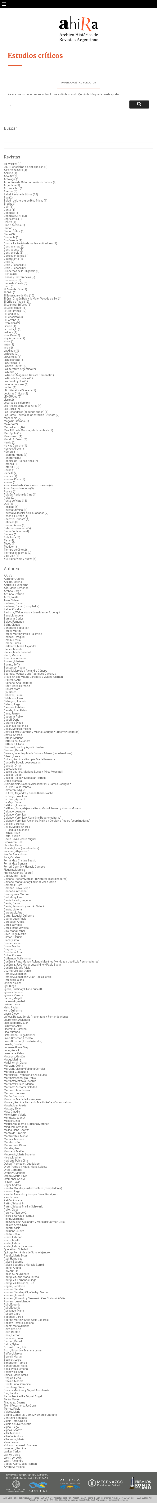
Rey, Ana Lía (11, 1270)
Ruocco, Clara (12, 1313)
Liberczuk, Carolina (15, 1028)
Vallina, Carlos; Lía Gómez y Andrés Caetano (30, 1414)
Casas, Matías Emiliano (18, 728)
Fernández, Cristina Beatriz (20, 860)
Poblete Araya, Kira (15, 1224)
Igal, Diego (10, 986)
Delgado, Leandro (14, 811)
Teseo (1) (9, 543)
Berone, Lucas (12, 643)
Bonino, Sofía (12, 664)
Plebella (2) (10, 473)
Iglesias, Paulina (13, 995)
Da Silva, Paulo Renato (17, 787)
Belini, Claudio (12, 624)
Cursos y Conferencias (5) (19, 277)
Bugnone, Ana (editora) (18, 682)
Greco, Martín (12, 946)
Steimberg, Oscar (14, 1387)
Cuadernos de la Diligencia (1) (21, 271)
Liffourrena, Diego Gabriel (19, 1035)
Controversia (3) (13, 252)
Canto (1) (9, 209)
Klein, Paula (11, 1007)
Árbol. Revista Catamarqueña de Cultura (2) (30, 182)
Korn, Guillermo (13, 1010)
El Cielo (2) (10, 292)
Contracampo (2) (14, 246)
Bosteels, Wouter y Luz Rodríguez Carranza (30, 673)
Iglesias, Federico (14, 992)
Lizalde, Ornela (13, 1044)
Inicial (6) (9, 347)
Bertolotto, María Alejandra (20, 646)
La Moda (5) (11, 372)
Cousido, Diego (13, 774)
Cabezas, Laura (13, 695)
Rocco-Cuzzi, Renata (16, 1273)
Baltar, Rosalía (12, 609)
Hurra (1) (9, 341)
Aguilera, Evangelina (16, 584)
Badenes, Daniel (13, 603)
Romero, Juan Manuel (17, 1301)
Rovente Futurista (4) (16, 519)
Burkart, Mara (12, 689)
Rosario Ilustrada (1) (16, 516)
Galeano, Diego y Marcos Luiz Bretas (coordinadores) (35, 878)
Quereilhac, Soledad (16, 1249)
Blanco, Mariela (13, 649)
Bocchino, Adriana (15, 658)
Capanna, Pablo (13, 716)
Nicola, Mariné (12, 1157)
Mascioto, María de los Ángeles (22, 1099)
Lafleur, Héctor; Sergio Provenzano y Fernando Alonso (36, 1016)
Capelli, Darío (11, 719)
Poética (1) (10, 476)
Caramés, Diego (13, 722)
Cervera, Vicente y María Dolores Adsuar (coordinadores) (38, 753)
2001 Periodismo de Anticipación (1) (25, 166)
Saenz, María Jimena (16, 1325)
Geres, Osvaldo (13, 924)
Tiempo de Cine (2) (15, 549)
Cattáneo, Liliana (14, 744)
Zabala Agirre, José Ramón (20, 1463)
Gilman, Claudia (13, 937)
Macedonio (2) (12, 418)
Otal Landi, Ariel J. (14, 1179)
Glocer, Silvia (11, 940)
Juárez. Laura (12, 1004)
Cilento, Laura (12, 756)
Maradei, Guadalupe (16, 1071)
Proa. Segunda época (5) (19, 488)
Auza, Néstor (12, 597)
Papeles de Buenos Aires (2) (21, 460)
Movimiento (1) (13, 436)
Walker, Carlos (12, 1451)
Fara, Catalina (12, 857)
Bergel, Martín (12, 630)
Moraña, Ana (11, 1148)
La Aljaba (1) (11, 350)
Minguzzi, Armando (16, 1126)
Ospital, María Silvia (15, 1175)
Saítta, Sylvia (11, 1344)
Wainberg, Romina (15, 1448)
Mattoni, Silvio (12, 1108)
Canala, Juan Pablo (15, 710)
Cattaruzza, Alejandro (17, 741)
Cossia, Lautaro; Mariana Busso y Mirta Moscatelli (33, 771)
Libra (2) (9, 399)
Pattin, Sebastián (14, 1203)
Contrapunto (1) (13, 249)
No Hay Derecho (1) (15, 445)
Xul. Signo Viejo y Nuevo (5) (20, 558)
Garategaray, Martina (16, 894)
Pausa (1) (10, 470)
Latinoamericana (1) (16, 384)
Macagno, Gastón (14, 1056)
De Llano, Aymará (14, 799)
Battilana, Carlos (14, 618)
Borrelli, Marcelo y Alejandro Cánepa (25, 670)
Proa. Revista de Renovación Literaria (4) (28, 485)
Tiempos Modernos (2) (17, 552)
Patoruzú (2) (11, 467)
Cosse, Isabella (13, 768)
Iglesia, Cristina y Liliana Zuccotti (23, 989)
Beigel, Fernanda (14, 621)
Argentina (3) (12, 185)
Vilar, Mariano (12, 1433)
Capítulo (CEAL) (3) (15, 215)
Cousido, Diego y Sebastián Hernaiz (25, 777)
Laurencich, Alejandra (17, 1019)
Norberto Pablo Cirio (16, 1160)
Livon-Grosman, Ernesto (18, 1038)
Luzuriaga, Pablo (14, 1053)
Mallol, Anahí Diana (15, 1062)
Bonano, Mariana (14, 661)
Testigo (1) (10, 546)
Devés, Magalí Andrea (17, 826)
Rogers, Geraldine (14, 1286)
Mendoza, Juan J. (14, 1117)
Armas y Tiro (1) (13, 188)
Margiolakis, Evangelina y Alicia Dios (25, 1074)
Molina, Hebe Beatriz (16, 1130)
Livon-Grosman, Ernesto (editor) (23, 1041)
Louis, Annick (12, 1050)
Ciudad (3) (10, 228)
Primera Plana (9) (14, 479)
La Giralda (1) (12, 362)
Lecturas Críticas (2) (16, 393)
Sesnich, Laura (12, 1359)
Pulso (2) (9, 497)
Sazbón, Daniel (13, 1341)
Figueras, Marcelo (14, 869)
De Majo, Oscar (13, 802)
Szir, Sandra (11, 1393)
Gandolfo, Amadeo (15, 891)
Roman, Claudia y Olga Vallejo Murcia (26, 1292)
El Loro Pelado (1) (14, 307)
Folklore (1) (10, 332)
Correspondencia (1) (16, 255)
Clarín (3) (9, 234)
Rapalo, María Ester (15, 1255)
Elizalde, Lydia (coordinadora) (21, 848)
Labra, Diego (11, 1013)
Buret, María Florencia (17, 685)
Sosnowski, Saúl (13, 1371)
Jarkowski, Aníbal (14, 1001)
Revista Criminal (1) (15, 509)
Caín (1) (8, 206)
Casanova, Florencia (16, 725)
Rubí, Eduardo (12, 1304)
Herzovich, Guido (14, 979)
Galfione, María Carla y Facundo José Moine (30, 881)
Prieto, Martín (12, 1240)
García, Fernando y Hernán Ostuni (24, 906)
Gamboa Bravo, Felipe (17, 888)
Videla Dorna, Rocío (15, 1420)
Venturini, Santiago (15, 1417)
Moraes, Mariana (14, 1139)
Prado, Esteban (13, 1237)
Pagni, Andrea (12, 1185)
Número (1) (11, 451)
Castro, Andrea (13, 734)
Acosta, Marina (13, 581)
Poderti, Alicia (12, 1228)
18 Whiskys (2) (12, 163)
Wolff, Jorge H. (13, 1457)
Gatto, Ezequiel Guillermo (19, 915)
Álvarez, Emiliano (14, 1466)
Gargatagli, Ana (13, 912)
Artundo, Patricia (14, 594)
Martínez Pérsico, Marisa (19, 1084)
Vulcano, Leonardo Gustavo (20, 1445)
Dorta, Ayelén (12, 836)
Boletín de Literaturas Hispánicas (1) (25, 200)
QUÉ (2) (8, 503)
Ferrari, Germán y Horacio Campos (24, 866)
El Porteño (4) (12, 320)
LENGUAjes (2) (12, 396)
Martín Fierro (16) (14, 427)
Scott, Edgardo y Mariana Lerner (23, 1350)
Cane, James (12, 713)
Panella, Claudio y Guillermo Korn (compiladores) (33, 1188)
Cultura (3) (10, 274)
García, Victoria (13, 909)
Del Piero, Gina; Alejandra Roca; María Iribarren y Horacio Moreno (42, 808)
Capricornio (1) (13, 218)
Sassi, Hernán (12, 1335)
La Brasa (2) (11, 353)
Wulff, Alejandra (13, 1460)
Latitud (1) (10, 387)
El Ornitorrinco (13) (15, 310)
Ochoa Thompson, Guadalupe (22, 1163)
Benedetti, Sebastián (16, 627)
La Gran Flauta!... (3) (15, 365)
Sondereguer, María (16, 1365)
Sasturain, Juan (13, 1338)
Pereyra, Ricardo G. (15, 1212)
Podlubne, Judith (14, 1231)
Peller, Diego (11, 1209)
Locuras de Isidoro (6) (17, 402)
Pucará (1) (10, 491)
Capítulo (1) (11, 212)
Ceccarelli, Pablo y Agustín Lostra (24, 747)
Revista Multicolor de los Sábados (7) (26, 512)
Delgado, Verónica (15, 814)
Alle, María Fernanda (16, 587)
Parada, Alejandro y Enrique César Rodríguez (31, 1194)
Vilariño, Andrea (13, 1436)
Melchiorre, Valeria (15, 1114)
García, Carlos (12, 903)
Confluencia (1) (13, 240)
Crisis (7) (9, 261)
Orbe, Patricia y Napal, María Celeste (25, 1166)
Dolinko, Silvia (12, 832)
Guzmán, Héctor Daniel (17, 970)
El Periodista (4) (13, 316)
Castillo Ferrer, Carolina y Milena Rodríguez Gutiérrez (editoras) (41, 731)
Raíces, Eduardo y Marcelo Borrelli (24, 1264)
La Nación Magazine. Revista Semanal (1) (29, 375)
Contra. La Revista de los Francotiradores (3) (30, 243)
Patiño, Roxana (13, 1200)
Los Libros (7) (12, 408)
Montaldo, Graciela (15, 1133)
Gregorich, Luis (12, 949)
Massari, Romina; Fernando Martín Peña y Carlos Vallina (37, 1102)
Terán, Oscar (11, 1399)
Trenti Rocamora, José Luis (20, 1405)
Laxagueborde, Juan (16, 1022)
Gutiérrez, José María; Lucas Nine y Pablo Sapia (32, 964)
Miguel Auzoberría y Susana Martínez (26, 1123)
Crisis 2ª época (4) (15, 264)
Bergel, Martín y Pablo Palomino (23, 633)
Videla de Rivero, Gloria (17, 1423)
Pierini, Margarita (14, 1218)
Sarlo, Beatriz (12, 1332)
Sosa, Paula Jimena (16, 1368)
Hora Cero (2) (12, 335)
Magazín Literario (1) (16, 421)
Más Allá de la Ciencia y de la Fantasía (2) (28, 430)
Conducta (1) (12, 237)
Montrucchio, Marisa (16, 1136)
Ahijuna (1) (10, 173)
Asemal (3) (10, 191)
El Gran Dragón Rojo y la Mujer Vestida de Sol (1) (32, 298)
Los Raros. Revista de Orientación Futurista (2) (31, 414)
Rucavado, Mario (14, 1310)
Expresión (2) (12, 323)
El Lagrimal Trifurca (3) (17, 304)
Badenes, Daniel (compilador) (21, 606)
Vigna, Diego (11, 1427)
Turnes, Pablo (12, 1408)
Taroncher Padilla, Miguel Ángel (23, 1396)
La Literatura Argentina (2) (20, 369)
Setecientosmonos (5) (17, 528)
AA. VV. (8, 575)
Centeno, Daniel (13, 750)
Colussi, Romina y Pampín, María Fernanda (29, 759)
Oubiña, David (12, 1182)
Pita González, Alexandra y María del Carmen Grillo (34, 1221)
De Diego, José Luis (15, 796)
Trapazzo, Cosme (14, 1402)
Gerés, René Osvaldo (16, 927)
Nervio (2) (10, 442)
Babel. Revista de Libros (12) (21, 194)
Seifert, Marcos (13, 1353)
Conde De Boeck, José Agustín (22, 762)
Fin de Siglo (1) (12, 329)
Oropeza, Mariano (14, 1172)
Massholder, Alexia (15, 1105)
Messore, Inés (12, 1120)
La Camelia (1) (12, 356)
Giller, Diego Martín (15, 934)
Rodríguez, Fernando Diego (20, 1280)
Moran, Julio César (15, 1145)
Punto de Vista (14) (15, 500)
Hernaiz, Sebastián (15, 973)
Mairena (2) (11, 424)
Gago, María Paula (15, 875)
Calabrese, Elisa (13, 698)
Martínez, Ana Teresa (17, 1090)
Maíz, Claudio (12, 1111)
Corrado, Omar (13, 765)
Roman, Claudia (13, 1289)
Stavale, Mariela (13, 1381)
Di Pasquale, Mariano (16, 829)
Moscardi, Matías (14, 1151)
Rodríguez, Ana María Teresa (21, 1276)
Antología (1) (12, 179)
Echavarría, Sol (13, 842)
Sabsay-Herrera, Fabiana (19, 1322)
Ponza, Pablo (12, 1234)
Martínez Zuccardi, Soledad (20, 1087)
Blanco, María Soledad (17, 652)
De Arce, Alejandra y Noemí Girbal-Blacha (28, 793)
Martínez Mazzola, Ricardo (20, 1081)
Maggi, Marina (12, 1059)
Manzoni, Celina (13, 1065)
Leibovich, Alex (13, 1025)
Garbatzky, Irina (13, 897)
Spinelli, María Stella (16, 1374)
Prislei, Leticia (12, 1243)
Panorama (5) (12, 457)
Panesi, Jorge (12, 1191)
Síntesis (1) (10, 534)
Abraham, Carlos (14, 578)
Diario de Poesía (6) (15, 283)
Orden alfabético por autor (78, 82)
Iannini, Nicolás (12, 983)
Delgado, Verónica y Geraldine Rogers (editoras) (32, 817)
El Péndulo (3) (12, 313)
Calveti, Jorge (12, 704)
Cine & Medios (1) (14, 225)
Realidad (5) (11, 506)
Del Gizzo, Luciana (15, 805)
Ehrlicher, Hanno (13, 845)
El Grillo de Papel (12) (16, 301)
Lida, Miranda (12, 1032)
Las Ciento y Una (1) (16, 381)
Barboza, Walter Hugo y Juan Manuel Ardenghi (32, 612)
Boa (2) (8, 197)
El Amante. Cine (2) (15, 289)
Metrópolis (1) (12, 433)
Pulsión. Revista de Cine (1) (20, 494)
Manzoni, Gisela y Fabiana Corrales (25, 1068)
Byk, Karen (10, 692)
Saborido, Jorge (13, 1316)
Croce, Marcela (13, 780)
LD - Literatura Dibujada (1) (20, 390)
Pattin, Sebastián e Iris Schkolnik (23, 1206)
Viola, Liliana (11, 1442)
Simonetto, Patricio (15, 1362)
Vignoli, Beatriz (13, 1430)
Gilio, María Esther (14, 930)
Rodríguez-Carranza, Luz (19, 1283)
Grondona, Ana (13, 952)
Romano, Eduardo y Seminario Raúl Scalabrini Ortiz (34, 1298)
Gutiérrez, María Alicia (17, 967)
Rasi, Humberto (13, 1258)
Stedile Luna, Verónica (17, 1384)
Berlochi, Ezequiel (14, 636)
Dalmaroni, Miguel (14, 790)
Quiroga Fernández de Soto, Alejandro (27, 1252)
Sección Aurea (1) (14, 525)
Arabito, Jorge (12, 591)
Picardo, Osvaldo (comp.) (19, 1215)
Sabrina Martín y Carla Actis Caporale (26, 1319)
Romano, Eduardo (14, 1295)
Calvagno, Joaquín (15, 701)
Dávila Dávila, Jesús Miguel (20, 839)
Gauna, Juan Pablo (15, 918)
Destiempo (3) (12, 280)
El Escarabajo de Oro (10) (19, 295)
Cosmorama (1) (13, 258)
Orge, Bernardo (13, 1169)
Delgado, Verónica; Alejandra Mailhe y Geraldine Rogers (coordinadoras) (47, 820)
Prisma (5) (10, 482)
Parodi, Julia (11, 1197)
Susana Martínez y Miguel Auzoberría (26, 1390)
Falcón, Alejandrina (15, 854)
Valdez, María (12, 1411)
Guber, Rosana (12, 955)
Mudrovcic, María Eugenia (19, 1154)
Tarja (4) (9, 540)
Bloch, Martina (12, 655)
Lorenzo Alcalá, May (16, 1047)
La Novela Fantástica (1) (18, 378)
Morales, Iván (12, 1142)
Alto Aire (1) (11, 176)
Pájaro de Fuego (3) (15, 454)
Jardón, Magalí (13, 998)
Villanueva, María (14, 1439)
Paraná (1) (10, 463)
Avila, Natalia (11, 600)
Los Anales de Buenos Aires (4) (22, 405)
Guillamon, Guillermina (17, 958)
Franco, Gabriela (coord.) (18, 872)
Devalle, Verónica (14, 823)
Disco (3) (9, 286)
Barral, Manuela (13, 615)
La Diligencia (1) (13, 359)
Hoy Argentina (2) (14, 338)
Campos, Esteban (14, 707)
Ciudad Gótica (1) (14, 231)
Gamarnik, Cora (13, 885)
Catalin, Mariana (13, 738)
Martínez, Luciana (14, 1093)
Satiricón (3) (11, 522)
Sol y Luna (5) (12, 537)
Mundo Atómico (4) (15, 439)
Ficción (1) (10, 326)
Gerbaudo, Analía (14, 921)
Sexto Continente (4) (16, 531)
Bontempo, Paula (14, 667)
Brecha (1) (10, 203)
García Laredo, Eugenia (17, 900)
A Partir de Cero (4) (15, 169)
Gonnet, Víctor (12, 943)
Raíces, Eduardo (13, 1261)
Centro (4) (10, 222)
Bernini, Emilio (12, 640)
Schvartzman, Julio (15, 1347)
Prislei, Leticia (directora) (19, 1246)
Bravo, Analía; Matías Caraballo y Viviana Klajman (33, 676)
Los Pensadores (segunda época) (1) (26, 411)
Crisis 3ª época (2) (15, 267)
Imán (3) (9, 344)
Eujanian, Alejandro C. (17, 851)
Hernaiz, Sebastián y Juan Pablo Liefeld (28, 976)
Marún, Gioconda (14, 1096)
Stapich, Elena (12, 1378)
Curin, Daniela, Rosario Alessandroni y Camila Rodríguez (37, 783)
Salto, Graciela (12, 1329)
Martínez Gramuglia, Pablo (20, 1077)
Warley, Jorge (12, 1454)
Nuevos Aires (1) (14, 448)
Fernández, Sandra (15, 863)
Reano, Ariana (12, 1267)
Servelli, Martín (13, 1356)
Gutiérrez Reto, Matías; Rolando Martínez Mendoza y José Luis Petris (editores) (51, 961)
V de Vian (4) (11, 555)
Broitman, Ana (12, 679)
